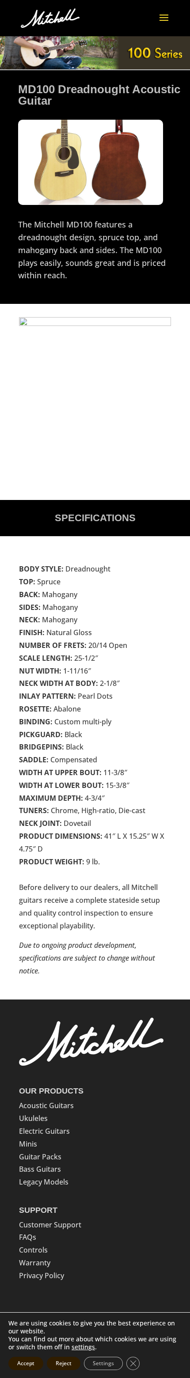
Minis (28, 1144)
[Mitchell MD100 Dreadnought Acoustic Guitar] (90, 202)
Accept (25, 1363)
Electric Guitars (44, 1131)
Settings (103, 1363)
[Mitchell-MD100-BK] (95, 323)
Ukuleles (33, 1118)
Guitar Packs (40, 1157)
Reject (64, 1363)
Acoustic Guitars (46, 1105)
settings (83, 1347)
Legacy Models (43, 1182)
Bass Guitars (40, 1169)
